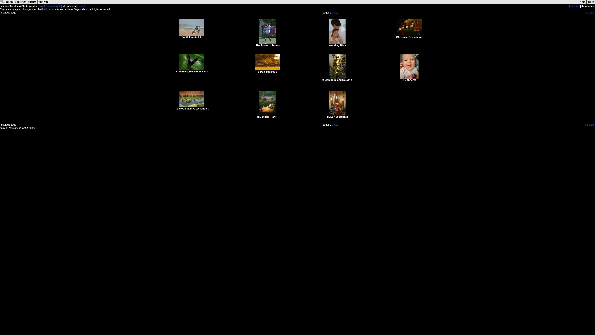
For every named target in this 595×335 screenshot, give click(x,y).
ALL (336, 12)
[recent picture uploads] (20, 3)
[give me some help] (583, 3)
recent (81, 6)
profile (42, 6)
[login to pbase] (591, 3)
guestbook (54, 6)
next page (589, 12)
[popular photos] (314, 3)
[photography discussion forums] (32, 3)
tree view (574, 6)
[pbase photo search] (43, 3)
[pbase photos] (7, 3)
